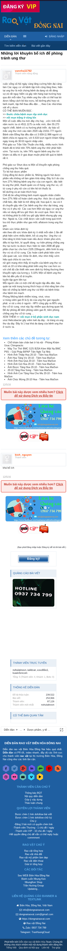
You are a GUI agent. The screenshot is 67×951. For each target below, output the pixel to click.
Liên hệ (45, 947)
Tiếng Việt (11, 947)
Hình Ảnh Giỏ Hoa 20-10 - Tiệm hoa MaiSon (31, 364)
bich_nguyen (23, 454)
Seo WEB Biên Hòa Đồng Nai (34, 875)
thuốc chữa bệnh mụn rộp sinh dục (27, 114)
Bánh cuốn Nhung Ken (33, 878)
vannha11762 (23, 70)
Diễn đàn (10, 36)
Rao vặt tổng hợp (33, 850)
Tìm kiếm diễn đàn (15, 45)
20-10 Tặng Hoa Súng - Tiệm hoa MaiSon (30, 370)
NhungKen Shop (33, 882)
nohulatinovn (19, 670)
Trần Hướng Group (33, 885)
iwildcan (31, 670)
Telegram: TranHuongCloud (35, 932)
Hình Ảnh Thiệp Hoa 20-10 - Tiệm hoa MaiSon (32, 354)
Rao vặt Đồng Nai (35, 923)
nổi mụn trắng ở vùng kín (21, 117)
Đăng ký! (33, 558)
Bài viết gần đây (40, 45)
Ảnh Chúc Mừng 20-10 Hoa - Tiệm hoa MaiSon (33, 379)
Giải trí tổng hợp (33, 864)
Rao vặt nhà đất (33, 854)
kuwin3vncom (20, 673)
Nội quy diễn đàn (34, 796)
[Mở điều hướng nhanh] (61, 729)
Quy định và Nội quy (29, 947)
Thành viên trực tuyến (30, 662)
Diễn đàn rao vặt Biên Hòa (32, 942)
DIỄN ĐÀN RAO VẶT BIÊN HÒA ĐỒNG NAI (32, 743)
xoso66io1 (42, 670)
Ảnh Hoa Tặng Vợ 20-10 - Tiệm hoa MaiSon (31, 357)
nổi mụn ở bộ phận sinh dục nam (39, 316)
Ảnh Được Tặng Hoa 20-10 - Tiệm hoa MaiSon (33, 367)
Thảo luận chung (33, 803)
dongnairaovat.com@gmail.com (36, 914)
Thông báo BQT (33, 793)
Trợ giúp (56, 947)
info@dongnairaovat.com (36, 909)
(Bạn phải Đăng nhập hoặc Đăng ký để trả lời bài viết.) (41, 547)
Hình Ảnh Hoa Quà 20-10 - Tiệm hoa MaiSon (32, 360)
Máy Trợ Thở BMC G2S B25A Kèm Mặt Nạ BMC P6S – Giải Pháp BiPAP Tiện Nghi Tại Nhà (32, 350)
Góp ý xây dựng (33, 799)
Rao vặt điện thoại (33, 860)
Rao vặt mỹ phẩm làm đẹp (33, 857)
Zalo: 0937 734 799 (35, 927)
